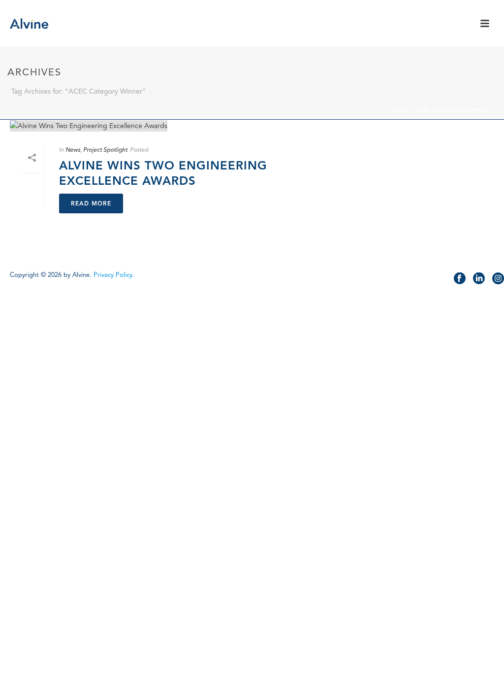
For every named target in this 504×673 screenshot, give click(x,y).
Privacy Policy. (114, 275)
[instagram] (498, 278)
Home (400, 110)
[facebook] (460, 278)
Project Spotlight (105, 149)
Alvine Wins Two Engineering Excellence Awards (163, 173)
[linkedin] (479, 278)
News (72, 149)
